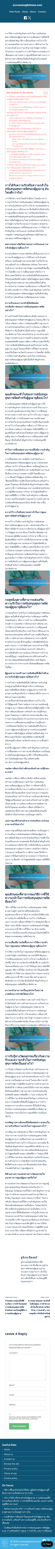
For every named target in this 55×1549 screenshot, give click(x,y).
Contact (42, 11)
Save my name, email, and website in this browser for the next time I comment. (25, 1418)
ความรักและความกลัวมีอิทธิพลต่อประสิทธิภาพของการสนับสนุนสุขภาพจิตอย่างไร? (27, 108)
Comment (13, 1353)
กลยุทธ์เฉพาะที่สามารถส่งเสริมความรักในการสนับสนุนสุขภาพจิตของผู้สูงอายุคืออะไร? (24, 130)
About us (8, 1454)
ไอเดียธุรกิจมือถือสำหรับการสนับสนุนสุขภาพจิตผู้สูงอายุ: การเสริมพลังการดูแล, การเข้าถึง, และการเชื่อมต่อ (27, 1529)
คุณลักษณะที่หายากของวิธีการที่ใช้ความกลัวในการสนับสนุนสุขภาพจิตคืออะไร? (26, 150)
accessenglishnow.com (27, 5)
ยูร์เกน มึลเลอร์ (29, 1257)
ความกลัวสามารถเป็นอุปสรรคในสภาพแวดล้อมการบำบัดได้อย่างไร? (26, 161)
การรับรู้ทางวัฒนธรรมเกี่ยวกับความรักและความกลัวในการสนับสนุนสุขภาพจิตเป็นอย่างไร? (26, 166)
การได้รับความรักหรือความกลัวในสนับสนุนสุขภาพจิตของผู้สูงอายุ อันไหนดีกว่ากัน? (27, 97)
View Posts (14, 11)
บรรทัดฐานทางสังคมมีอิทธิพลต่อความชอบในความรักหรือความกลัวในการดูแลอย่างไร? (27, 172)
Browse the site (11, 1463)
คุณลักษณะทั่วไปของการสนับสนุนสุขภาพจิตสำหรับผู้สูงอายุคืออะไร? (26, 113)
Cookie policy (11, 1478)
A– (4, 1545)
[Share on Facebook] (25, 17)
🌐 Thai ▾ (47, 1544)
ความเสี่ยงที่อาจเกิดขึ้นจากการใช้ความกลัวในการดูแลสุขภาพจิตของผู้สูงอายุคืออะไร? (27, 156)
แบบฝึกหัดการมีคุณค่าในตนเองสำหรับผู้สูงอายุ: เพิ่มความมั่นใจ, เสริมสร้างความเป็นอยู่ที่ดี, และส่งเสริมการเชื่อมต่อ (26, 1519)
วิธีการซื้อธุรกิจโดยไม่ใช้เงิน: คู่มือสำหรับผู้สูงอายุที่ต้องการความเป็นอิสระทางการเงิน (25, 1491)
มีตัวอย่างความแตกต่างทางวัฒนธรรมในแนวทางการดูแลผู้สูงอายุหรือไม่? (27, 177)
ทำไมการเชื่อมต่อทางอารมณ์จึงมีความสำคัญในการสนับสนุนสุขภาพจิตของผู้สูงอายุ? (26, 119)
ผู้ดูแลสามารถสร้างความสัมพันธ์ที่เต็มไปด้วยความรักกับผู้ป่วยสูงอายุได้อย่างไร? (27, 135)
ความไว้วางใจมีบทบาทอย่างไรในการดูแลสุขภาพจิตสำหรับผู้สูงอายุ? (26, 124)
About (33, 11)
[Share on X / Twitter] (29, 17)
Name (12, 1385)
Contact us (9, 1459)
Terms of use (10, 1473)
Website (12, 1405)
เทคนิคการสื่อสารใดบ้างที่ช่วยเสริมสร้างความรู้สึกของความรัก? (28, 141)
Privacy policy (11, 1468)
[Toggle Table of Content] (44, 93)
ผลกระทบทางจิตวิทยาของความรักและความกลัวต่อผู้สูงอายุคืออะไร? (27, 103)
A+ (4, 1541)
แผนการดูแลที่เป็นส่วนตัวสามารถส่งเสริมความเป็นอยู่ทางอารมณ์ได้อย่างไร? (29, 145)
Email (12, 1395)
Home (25, 11)
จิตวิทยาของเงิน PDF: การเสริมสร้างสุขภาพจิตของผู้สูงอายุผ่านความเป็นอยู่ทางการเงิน (27, 1510)
